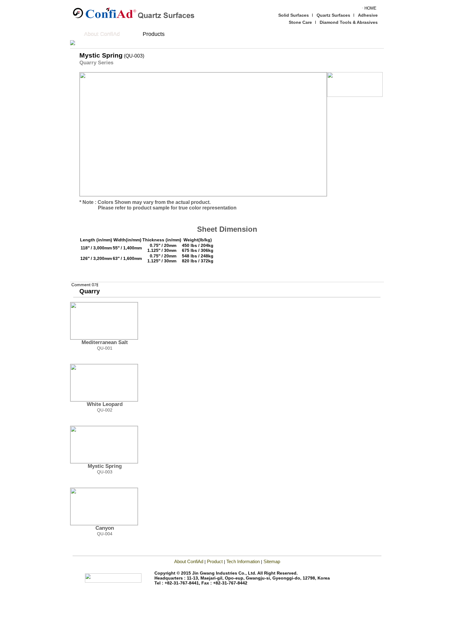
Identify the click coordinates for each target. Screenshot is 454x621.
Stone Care (300, 22)
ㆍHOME (368, 8)
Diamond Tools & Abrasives (349, 22)
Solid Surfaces (293, 15)
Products (154, 34)
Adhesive (368, 15)
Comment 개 (85, 284)
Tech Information (243, 561)
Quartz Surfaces (333, 15)
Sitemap (271, 561)
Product (215, 561)
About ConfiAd (102, 34)
